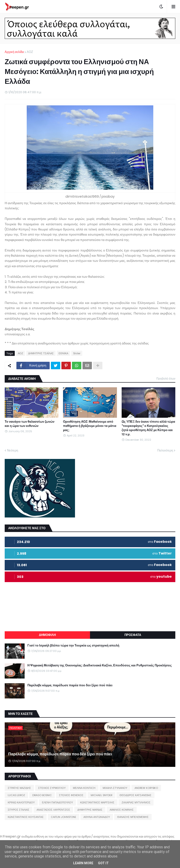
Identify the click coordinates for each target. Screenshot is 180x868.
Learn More (83, 863)
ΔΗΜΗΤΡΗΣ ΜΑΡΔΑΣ (89, 810)
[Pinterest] (66, 365)
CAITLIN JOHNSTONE (63, 817)
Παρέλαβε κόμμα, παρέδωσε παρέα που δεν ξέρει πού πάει (69, 685)
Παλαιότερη (165, 450)
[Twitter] (55, 365)
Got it (103, 863)
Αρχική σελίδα (14, 52)
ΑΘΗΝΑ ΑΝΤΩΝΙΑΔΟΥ (96, 817)
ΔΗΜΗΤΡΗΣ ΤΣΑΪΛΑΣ (41, 353)
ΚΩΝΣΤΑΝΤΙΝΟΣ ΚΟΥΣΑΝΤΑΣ (26, 817)
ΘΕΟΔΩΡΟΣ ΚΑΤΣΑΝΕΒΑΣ (135, 795)
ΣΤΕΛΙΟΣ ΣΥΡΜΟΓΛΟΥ (52, 788)
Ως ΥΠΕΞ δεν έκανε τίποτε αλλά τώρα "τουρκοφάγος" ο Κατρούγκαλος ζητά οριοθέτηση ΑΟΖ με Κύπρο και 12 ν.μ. (148, 428)
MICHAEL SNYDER (101, 795)
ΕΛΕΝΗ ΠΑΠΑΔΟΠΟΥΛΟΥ (57, 802)
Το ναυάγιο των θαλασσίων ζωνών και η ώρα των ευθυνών (29, 424)
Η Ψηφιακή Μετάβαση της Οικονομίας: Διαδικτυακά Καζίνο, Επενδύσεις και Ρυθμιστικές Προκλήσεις (99, 665)
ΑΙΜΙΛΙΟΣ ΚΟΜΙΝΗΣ (122, 810)
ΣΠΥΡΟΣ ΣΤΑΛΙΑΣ (18, 810)
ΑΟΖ (30, 52)
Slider (76, 353)
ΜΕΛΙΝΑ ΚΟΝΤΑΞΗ (84, 788)
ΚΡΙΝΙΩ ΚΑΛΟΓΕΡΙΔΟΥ (21, 802)
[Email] (87, 365)
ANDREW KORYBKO (146, 788)
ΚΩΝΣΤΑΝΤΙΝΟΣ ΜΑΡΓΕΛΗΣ (97, 802)
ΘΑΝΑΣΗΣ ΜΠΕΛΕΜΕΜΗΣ (133, 817)
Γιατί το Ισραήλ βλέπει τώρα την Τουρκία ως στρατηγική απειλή (73, 645)
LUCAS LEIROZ (16, 795)
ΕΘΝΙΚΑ (63, 353)
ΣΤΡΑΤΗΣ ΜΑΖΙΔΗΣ (19, 788)
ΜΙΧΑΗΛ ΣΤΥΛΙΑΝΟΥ (115, 788)
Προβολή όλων (165, 378)
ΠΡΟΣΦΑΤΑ (132, 635)
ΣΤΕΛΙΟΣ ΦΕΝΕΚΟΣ (71, 795)
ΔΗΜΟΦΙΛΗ (47, 635)
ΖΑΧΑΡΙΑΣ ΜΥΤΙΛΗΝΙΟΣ (136, 802)
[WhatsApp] (76, 365)
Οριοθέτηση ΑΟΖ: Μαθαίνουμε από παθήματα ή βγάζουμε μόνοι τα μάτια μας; (89, 426)
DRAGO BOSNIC (42, 795)
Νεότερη (12, 450)
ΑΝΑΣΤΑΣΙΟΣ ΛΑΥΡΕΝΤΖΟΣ (53, 810)
